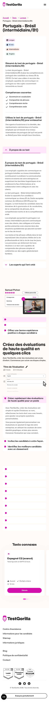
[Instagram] (24, 683)
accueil (6, 18)
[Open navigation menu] (45, 4)
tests (14, 18)
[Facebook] (20, 683)
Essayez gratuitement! (24, 696)
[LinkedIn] (29, 683)
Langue (23, 18)
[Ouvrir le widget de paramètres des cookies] (4, 697)
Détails (24, 590)
